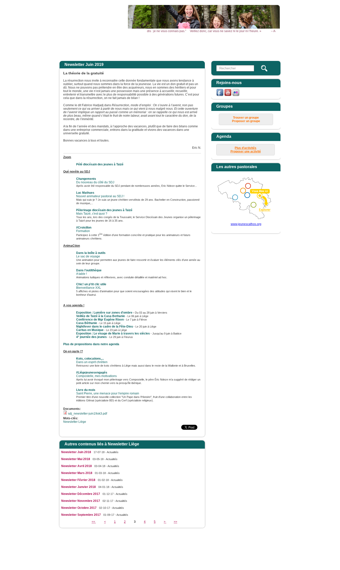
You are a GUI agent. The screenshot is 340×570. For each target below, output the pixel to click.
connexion (239, 543)
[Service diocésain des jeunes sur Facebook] (220, 95)
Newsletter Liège (74, 422)
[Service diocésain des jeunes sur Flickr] (236, 95)
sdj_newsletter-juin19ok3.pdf (87, 413)
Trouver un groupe (246, 117)
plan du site (221, 543)
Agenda (172, 46)
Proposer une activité (245, 151)
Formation (83, 229)
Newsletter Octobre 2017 (79, 508)
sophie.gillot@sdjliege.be (187, 561)
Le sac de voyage (91, 254)
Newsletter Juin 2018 (76, 452)
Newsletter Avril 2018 (76, 466)
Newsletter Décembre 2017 (80, 494)
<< (94, 521)
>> (175, 521)
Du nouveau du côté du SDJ (95, 180)
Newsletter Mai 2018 (75, 459)
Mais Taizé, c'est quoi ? (104, 211)
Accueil (109, 46)
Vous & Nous (234, 46)
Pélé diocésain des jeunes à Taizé (99, 164)
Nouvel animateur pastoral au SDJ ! (100, 194)
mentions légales (198, 543)
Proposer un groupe (246, 121)
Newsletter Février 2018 (78, 480)
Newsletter (265, 46)
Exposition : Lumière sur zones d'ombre (104, 312)
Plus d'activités (245, 148)
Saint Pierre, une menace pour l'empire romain (107, 391)
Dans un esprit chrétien (92, 360)
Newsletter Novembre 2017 (80, 501)
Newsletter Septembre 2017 (81, 515)
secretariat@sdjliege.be (205, 550)
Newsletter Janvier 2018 (78, 487)
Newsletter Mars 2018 (76, 473)
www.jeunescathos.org (246, 224)
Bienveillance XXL (91, 286)
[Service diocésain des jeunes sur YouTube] (228, 95)
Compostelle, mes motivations (96, 374)
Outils (203, 46)
